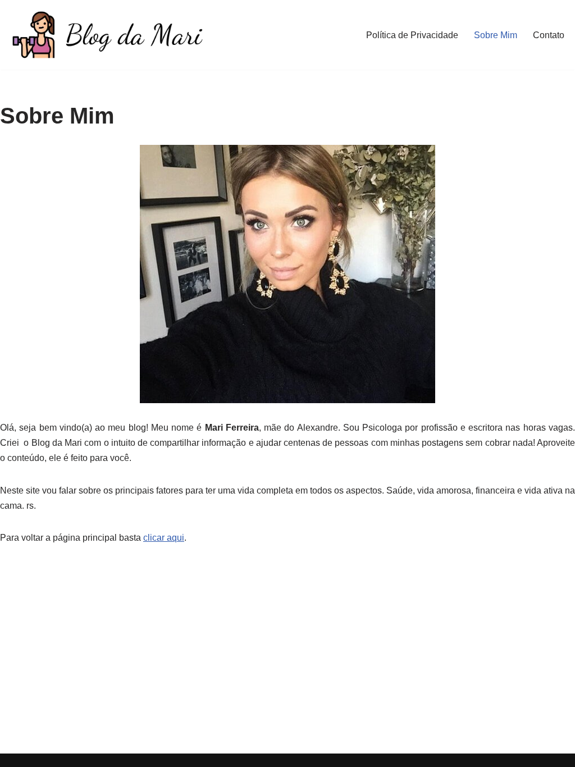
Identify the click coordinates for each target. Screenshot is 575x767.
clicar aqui (163, 537)
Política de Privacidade (412, 35)
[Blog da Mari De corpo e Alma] (106, 35)
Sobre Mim (495, 35)
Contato (548, 35)
